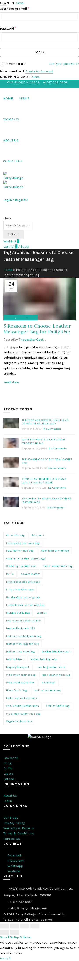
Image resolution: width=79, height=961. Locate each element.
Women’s (11, 119)
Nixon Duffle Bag (16, 690)
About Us (10, 140)
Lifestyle (22, 317)
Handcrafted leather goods (23, 597)
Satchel (9, 779)
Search (14, 234)
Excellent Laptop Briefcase (23, 581)
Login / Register (15, 200)
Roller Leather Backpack (21, 698)
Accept (5, 958)
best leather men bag (19, 550)
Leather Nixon (14, 659)
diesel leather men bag (57, 566)
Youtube (13, 871)
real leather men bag (47, 690)
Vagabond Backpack (19, 721)
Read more (11, 382)
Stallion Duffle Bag (57, 705)
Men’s (24, 98)
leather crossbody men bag (23, 636)
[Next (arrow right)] (14, 932)
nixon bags (49, 682)
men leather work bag (56, 674)
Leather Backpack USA (20, 628)
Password (8, 28)
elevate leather (30, 573)
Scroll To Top (9, 937)
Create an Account (39, 71)
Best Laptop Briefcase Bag (23, 543)
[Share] (14, 926)
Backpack (37, 535)
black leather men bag (54, 550)
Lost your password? (64, 64)
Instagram (15, 860)
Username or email (14, 8)
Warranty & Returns (18, 828)
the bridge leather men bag (23, 713)
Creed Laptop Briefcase (21, 566)
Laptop (8, 774)
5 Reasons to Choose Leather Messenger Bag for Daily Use (37, 329)
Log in (40, 52)
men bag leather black (51, 667)
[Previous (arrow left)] (4, 932)
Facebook (14, 855)
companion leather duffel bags (25, 558)
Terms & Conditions (18, 833)
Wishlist (11, 241)
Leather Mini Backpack (56, 651)
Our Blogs (10, 817)
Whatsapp (15, 866)
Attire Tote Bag (15, 535)
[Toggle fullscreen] (24, 926)
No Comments (52, 428)
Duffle (10, 573)
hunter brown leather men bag (25, 604)
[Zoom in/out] (35, 926)
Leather (41, 612)
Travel (31, 317)
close (19, 3)
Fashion (10, 317)
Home (8, 98)
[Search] (4, 213)
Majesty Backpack (18, 667)
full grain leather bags (20, 589)
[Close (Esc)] (4, 926)
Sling (7, 763)
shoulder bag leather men (22, 705)
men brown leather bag (20, 674)
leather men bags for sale (22, 643)
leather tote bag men (44, 659)
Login (7, 801)
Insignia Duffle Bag (18, 612)
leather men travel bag (20, 651)
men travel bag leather (20, 682)
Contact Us (12, 161)
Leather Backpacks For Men (24, 620)
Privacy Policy (14, 823)
